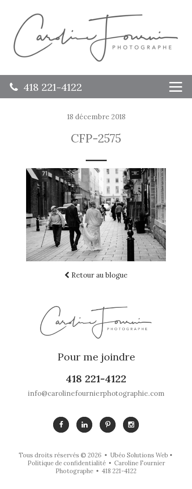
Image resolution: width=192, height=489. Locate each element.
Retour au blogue (98, 275)
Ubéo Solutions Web (139, 455)
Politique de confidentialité (66, 463)
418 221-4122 (50, 87)
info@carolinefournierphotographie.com (96, 393)
